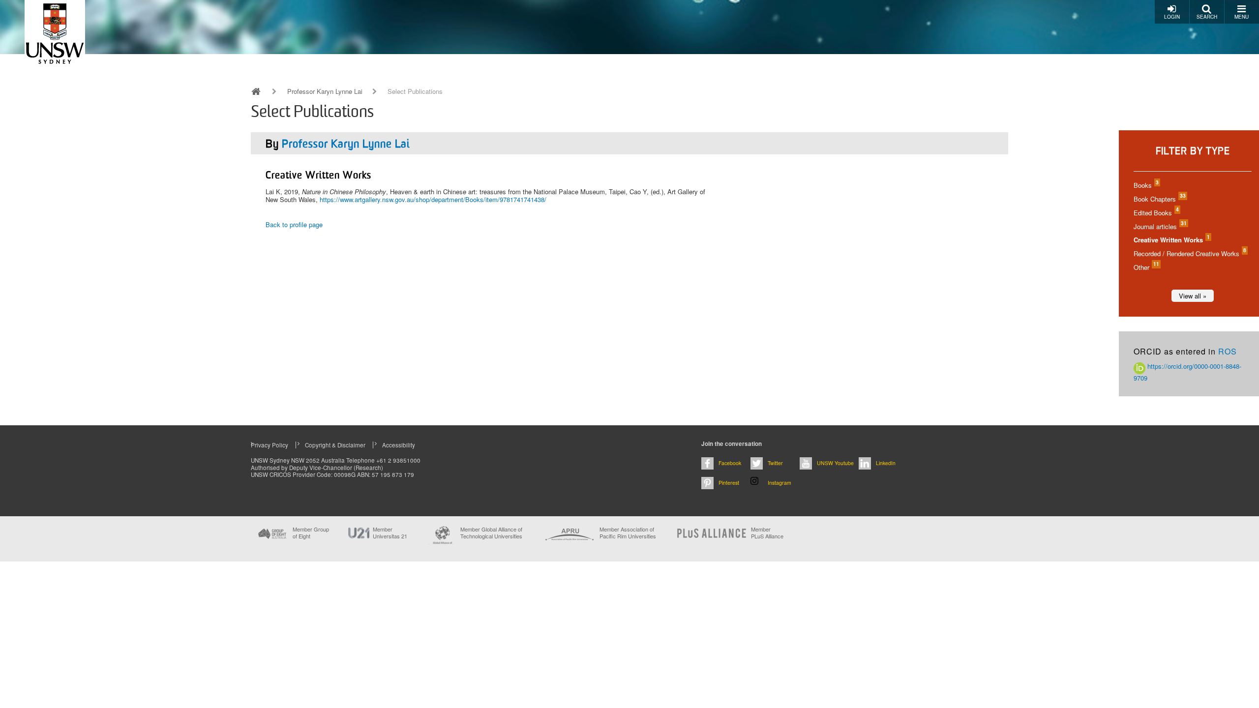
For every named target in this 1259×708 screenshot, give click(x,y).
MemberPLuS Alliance (767, 532)
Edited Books (1156, 212)
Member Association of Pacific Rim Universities (628, 532)
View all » (1192, 295)
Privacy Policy (269, 445)
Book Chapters (1159, 199)
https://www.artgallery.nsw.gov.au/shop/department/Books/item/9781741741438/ (433, 199)
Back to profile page (294, 224)
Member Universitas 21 (390, 532)
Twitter (775, 463)
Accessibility (398, 445)
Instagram (779, 482)
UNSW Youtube (835, 463)
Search (1207, 16)
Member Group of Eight (311, 532)
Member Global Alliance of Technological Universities (491, 532)
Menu (1241, 16)
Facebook (730, 463)
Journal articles (1160, 226)
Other (1146, 267)
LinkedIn (886, 463)
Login (1172, 16)
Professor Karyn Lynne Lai (324, 91)
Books (1146, 185)
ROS (1227, 351)
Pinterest (729, 482)
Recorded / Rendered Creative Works (1189, 253)
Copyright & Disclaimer (335, 445)
